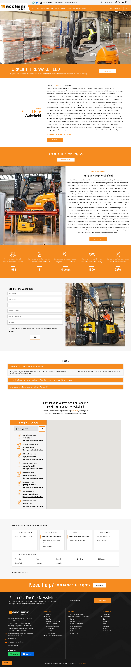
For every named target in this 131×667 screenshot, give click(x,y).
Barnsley (59, 559)
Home (33, 8)
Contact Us (107, 71)
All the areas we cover (20, 572)
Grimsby (59, 563)
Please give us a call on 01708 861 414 (60, 134)
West (104, 624)
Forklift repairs (47, 546)
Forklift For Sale (50, 633)
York (37, 559)
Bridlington (101, 559)
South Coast (107, 631)
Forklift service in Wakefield (51, 536)
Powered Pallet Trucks (52, 626)
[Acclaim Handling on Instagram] (126, 2)
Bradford (80, 559)
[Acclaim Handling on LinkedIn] (122, 2)
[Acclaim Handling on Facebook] (116, 2)
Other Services (76, 8)
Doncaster (39, 563)
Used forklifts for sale (103, 536)
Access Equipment (51, 624)
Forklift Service (75, 633)
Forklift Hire (59, 85)
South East (106, 614)
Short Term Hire (50, 619)
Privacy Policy (81, 663)
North (105, 628)
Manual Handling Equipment (54, 635)
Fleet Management (76, 626)
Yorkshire (18, 559)
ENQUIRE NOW (65, 159)
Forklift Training (50, 628)
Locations (84, 8)
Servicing (57, 8)
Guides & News (50, 631)
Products (48, 614)
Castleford (18, 563)
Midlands (106, 621)
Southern (106, 626)
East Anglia (106, 617)
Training (69, 8)
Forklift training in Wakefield (79, 536)
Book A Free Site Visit (115, 8)
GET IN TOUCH (98, 239)
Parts (72, 619)
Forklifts (47, 617)
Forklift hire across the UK (23, 536)
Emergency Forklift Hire (52, 621)
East (104, 619)
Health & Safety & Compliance (79, 617)
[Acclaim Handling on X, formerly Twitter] (119, 2)
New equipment (101, 540)
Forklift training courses (77, 540)
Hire (52, 8)
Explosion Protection (76, 624)
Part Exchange (75, 621)
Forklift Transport (75, 628)
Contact (90, 8)
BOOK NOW (55, 139)
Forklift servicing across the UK (51, 541)
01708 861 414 (74, 411)
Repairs (63, 8)
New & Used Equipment (43, 8)
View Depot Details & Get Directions (33, 440)
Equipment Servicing (76, 614)
